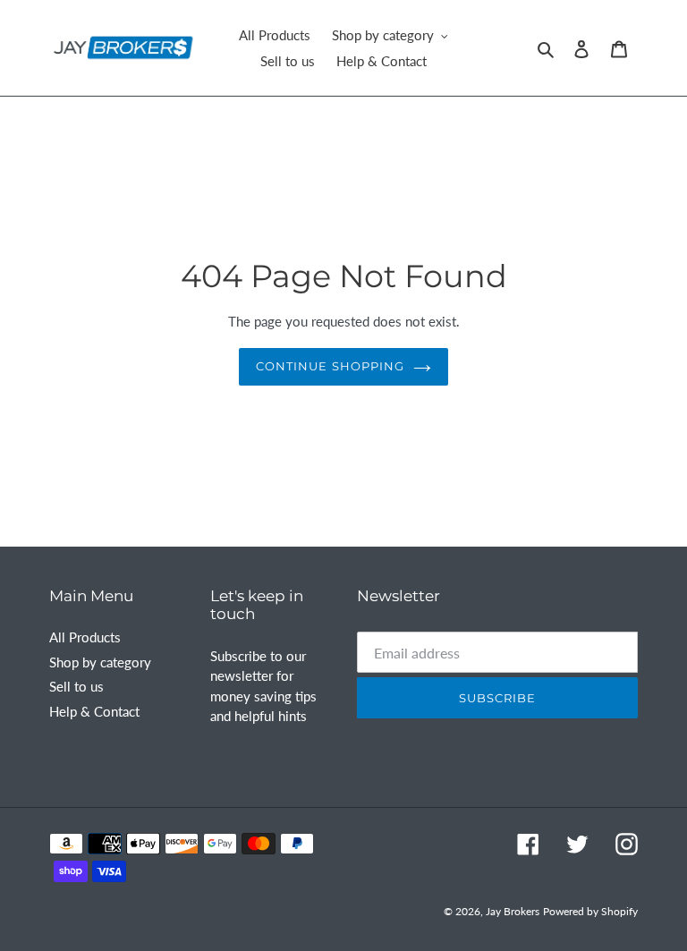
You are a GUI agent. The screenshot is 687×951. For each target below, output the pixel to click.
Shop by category (100, 662)
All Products (85, 637)
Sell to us (76, 686)
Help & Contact (94, 711)
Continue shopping (330, 366)
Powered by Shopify (590, 911)
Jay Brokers (512, 911)
